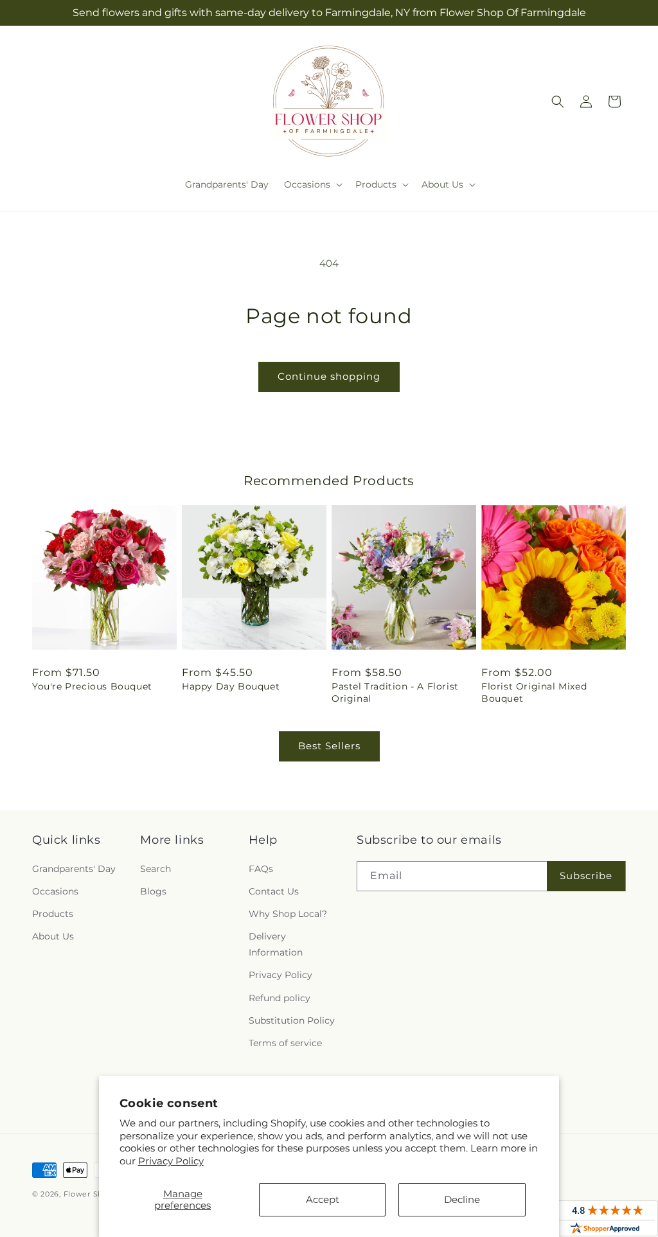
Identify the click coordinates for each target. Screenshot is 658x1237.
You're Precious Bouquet (92, 686)
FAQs (261, 869)
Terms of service (285, 1043)
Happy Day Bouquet (231, 686)
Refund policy (279, 998)
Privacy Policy (171, 1161)
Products (52, 914)
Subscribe (586, 875)
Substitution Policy (292, 1020)
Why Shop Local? (288, 914)
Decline (462, 1199)
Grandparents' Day (74, 869)
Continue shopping (329, 376)
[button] (312, 184)
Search (155, 869)
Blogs (153, 891)
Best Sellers (329, 746)
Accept (322, 1199)
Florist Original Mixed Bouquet (534, 692)
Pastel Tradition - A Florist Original (395, 692)
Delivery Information (276, 944)
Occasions (55, 891)
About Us (53, 936)
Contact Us (274, 891)
